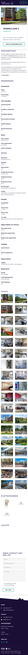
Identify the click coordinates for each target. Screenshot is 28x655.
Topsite (19, 652)
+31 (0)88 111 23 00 (8, 617)
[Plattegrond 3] (7, 513)
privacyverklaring (9, 585)
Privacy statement (5, 652)
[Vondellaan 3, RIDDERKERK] (7, 298)
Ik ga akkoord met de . (10, 584)
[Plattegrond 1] (7, 503)
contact (11, 39)
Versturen (8, 590)
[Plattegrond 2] (21, 503)
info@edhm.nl (7, 619)
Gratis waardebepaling (14, 44)
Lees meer (5, 75)
